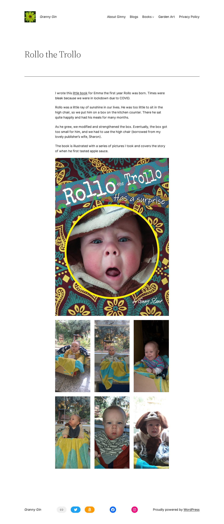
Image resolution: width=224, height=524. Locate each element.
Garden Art (166, 17)
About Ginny (116, 17)
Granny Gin (48, 17)
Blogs (134, 17)
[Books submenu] (153, 17)
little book (80, 93)
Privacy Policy (189, 17)
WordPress (192, 509)
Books (147, 17)
